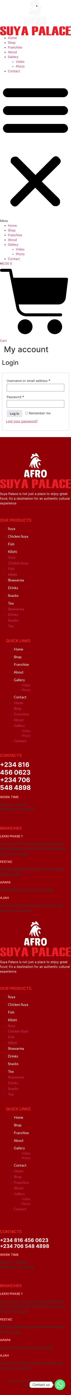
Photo (20, 66)
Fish (11, 544)
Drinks (13, 588)
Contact (14, 71)
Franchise (15, 47)
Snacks (13, 595)
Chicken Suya (18, 536)
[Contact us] (60, 1384)
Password (22, 397)
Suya (11, 528)
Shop (12, 43)
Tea (11, 603)
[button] (35, 148)
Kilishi (12, 551)
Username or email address (35, 380)
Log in (14, 414)
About (12, 52)
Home (12, 38)
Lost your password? (21, 421)
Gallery (13, 57)
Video (20, 62)
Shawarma (16, 580)
